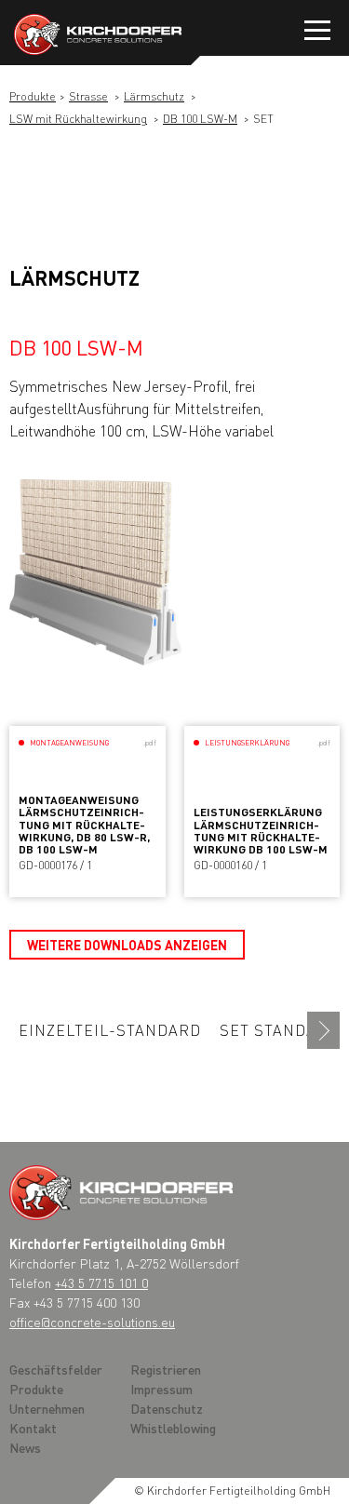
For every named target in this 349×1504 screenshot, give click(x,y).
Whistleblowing (173, 1427)
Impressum (161, 1388)
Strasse (88, 96)
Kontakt (33, 1427)
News (25, 1447)
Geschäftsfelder (55, 1369)
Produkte (32, 96)
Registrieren (165, 1369)
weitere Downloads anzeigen (127, 944)
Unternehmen (47, 1408)
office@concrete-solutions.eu (92, 1321)
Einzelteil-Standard (110, 1030)
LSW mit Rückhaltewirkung (78, 119)
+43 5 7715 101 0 (101, 1282)
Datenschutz (166, 1408)
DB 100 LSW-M (200, 119)
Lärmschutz (154, 96)
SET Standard (279, 1030)
